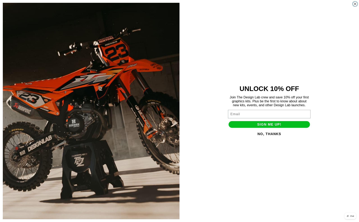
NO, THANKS (269, 134)
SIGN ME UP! (269, 124)
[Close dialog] (355, 3)
